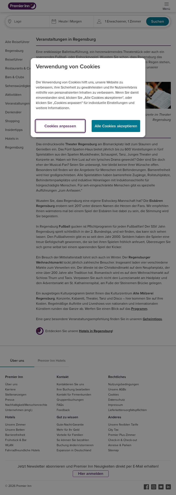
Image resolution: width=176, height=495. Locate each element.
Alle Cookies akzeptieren (116, 126)
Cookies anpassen (60, 126)
